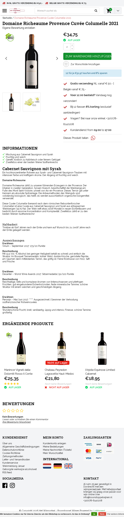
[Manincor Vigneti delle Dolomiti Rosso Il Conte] (21, 349)
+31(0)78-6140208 (92, 500)
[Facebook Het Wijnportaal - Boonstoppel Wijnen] (4, 486)
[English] (68, 467)
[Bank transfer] (99, 445)
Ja (94, 514)
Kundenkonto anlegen (54, 443)
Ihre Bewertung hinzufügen (16, 422)
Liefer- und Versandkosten (16, 459)
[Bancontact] (99, 451)
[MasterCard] (88, 451)
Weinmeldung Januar (13, 466)
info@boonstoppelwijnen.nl (97, 497)
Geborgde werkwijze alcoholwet (19, 469)
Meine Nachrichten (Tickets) (57, 450)
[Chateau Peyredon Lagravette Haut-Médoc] (62, 349)
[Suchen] (96, 11)
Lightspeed (99, 510)
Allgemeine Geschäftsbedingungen (20, 446)
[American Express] (88, 445)
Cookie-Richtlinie (11, 453)
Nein (102, 514)
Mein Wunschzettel (53, 453)
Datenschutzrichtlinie (13, 450)
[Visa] (88, 458)
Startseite (7, 18)
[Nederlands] (47, 467)
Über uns (7, 443)
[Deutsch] (58, 467)
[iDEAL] (109, 445)
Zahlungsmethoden (12, 456)
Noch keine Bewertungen (58, 384)
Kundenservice (10, 462)
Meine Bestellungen (53, 446)
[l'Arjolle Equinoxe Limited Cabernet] (102, 349)
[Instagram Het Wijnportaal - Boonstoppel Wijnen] (12, 486)
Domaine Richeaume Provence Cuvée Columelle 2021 (42, 18)
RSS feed (7, 472)
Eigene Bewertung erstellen (18, 27)
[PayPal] (109, 451)
